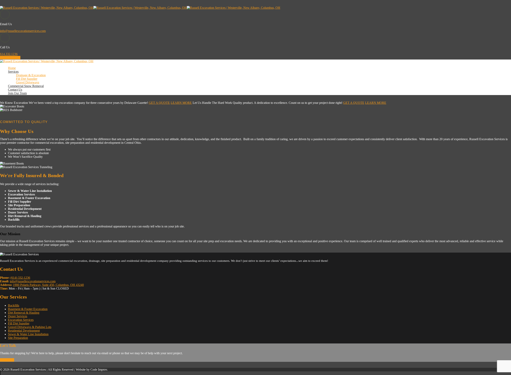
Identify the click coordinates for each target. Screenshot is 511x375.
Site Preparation (18, 337)
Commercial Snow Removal (26, 86)
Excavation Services (21, 319)
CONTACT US (10, 57)
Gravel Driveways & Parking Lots (29, 327)
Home (12, 68)
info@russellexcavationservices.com (23, 31)
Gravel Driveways (27, 82)
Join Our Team (17, 93)
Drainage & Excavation (31, 75)
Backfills (13, 305)
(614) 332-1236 (20, 277)
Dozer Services (17, 316)
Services (13, 71)
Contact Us (15, 89)
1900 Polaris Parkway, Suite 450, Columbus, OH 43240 (48, 285)
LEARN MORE (181, 102)
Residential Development (24, 330)
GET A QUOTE (159, 102)
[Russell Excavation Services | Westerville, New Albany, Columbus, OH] (46, 7)
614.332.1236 (9, 54)
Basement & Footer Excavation (28, 309)
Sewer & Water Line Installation (28, 334)
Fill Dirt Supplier (26, 78)
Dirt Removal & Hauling (23, 312)
